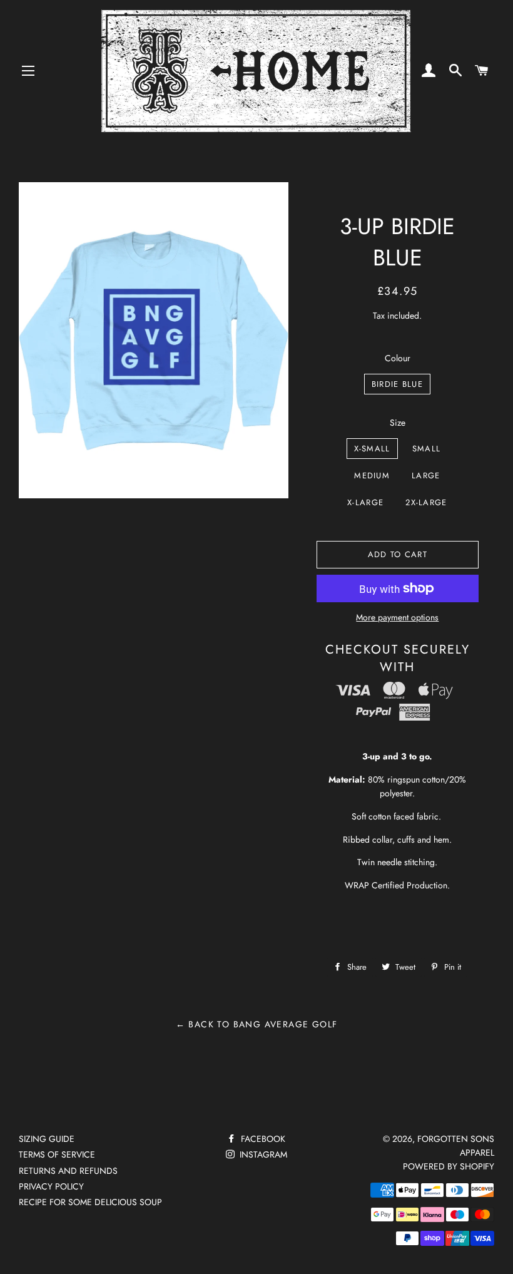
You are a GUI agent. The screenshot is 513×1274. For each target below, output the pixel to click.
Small (426, 449)
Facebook (261, 1139)
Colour (397, 358)
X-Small (372, 449)
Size (397, 422)
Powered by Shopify (448, 1166)
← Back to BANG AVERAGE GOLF (257, 1024)
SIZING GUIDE (46, 1139)
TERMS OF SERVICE (57, 1154)
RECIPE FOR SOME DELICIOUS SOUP (90, 1202)
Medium (372, 475)
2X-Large (426, 502)
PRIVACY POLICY (51, 1186)
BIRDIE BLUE (397, 384)
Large (426, 475)
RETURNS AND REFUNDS (68, 1170)
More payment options (397, 617)
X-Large (365, 502)
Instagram (262, 1154)
